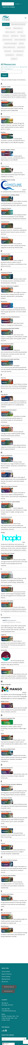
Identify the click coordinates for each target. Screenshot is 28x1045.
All (1, 67)
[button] (25, 18)
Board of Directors (7, 974)
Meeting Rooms (6, 979)
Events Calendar (6, 976)
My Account (5, 981)
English (6, 1043)
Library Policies (6, 971)
